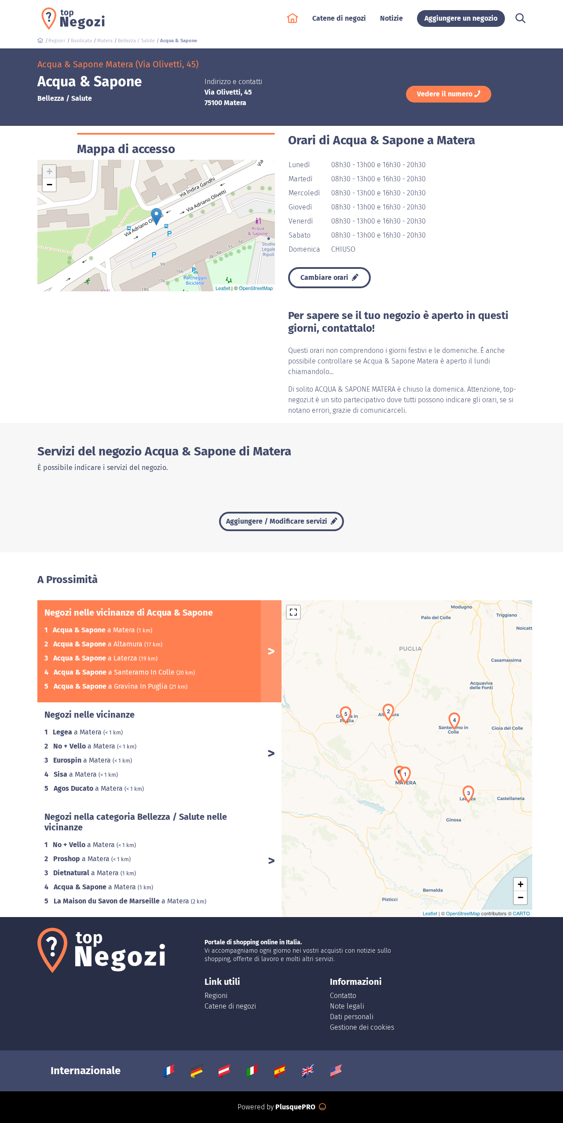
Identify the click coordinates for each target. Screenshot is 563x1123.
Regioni (216, 995)
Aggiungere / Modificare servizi (277, 521)
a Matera (95, 630)
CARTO (521, 913)
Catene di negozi (230, 1006)
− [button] (49, 184)
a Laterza (96, 658)
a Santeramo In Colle (115, 672)
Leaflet (223, 287)
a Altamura (98, 644)
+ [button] (49, 171)
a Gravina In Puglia (111, 686)
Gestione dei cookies (362, 1027)
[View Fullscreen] (293, 612)
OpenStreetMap (256, 287)
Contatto (343, 995)
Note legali (347, 1006)
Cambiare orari (325, 277)
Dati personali (351, 1017)
